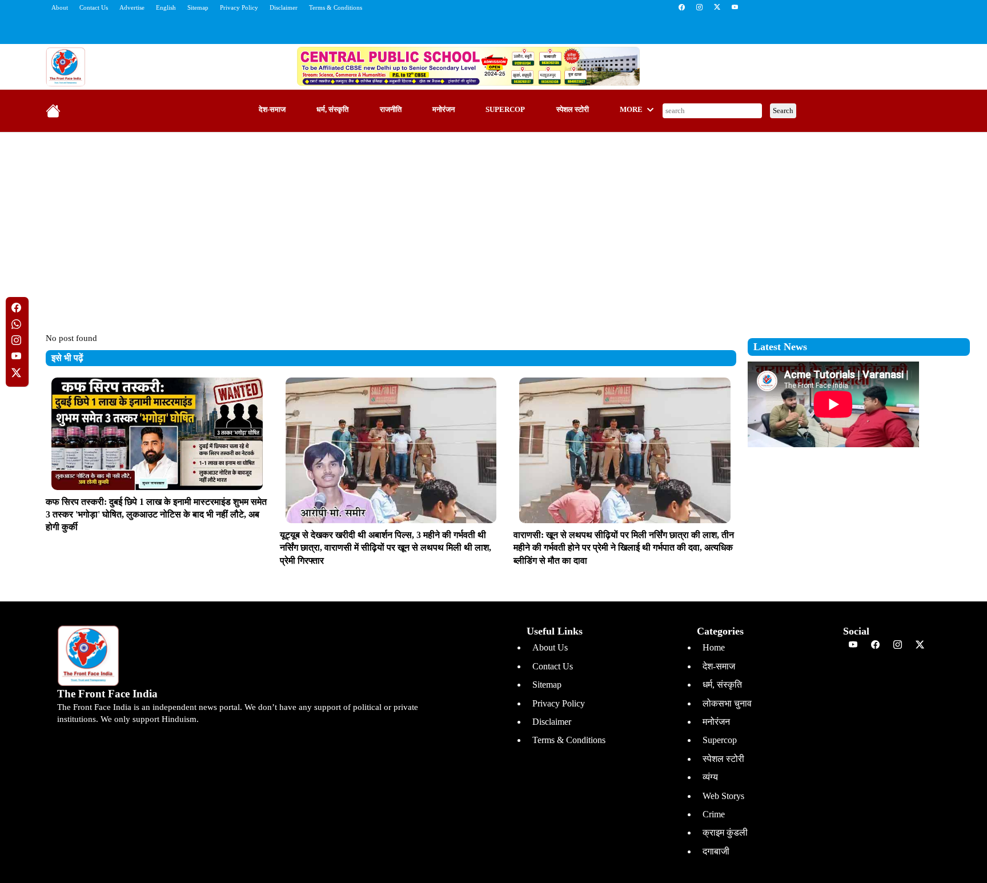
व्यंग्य (710, 777)
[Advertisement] (493, 224)
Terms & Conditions (335, 7)
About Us (550, 647)
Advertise (132, 7)
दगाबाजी (716, 851)
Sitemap (197, 7)
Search (783, 110)
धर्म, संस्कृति (332, 110)
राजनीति (391, 110)
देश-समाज (272, 110)
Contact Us (93, 7)
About (59, 7)
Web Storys (723, 796)
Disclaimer (284, 7)
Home (714, 647)
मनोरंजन (443, 110)
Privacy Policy (239, 7)
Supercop (505, 110)
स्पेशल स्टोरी (572, 110)
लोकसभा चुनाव (727, 703)
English (166, 7)
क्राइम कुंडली (725, 832)
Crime (714, 814)
